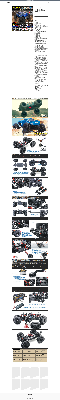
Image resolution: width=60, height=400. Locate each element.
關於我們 (21, 4)
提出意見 (32, 398)
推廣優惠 (13, 4)
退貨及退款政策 (25, 4)
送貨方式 (19, 4)
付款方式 (16, 4)
